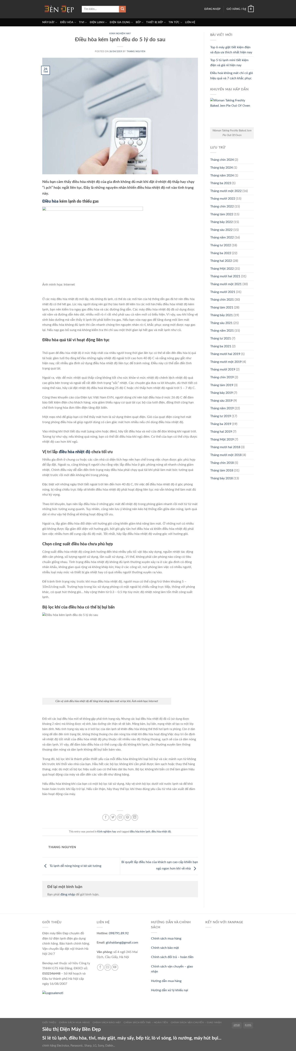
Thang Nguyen (136, 51)
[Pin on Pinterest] (127, 817)
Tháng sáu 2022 (221, 229)
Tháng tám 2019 (221, 385)
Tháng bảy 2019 (221, 392)
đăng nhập (67, 894)
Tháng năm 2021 (222, 330)
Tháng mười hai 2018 (225, 447)
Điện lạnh (97, 22)
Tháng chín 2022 (222, 206)
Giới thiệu (49, 1022)
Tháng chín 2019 (222, 377)
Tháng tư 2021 (220, 338)
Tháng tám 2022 (221, 214)
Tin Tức (174, 22)
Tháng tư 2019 (220, 416)
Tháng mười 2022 (222, 198)
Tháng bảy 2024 (221, 167)
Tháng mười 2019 (222, 369)
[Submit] (122, 9)
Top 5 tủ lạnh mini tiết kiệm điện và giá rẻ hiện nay (229, 63)
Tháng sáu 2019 (221, 400)
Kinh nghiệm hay (120, 33)
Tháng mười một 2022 (226, 191)
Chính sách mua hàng (166, 938)
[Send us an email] (107, 967)
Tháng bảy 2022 (221, 222)
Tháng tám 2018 (221, 470)
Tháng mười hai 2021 (225, 276)
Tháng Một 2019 (222, 439)
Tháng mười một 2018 (226, 455)
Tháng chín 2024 (222, 159)
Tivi (81, 22)
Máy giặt (48, 22)
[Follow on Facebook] (100, 967)
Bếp (138, 22)
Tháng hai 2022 (221, 260)
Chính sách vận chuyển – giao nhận (196, 1022)
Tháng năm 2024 (222, 175)
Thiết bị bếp (154, 22)
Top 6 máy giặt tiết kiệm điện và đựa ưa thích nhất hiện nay (231, 50)
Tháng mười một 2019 (226, 361)
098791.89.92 (119, 933)
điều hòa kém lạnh (140, 831)
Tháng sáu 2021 (221, 323)
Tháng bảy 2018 (221, 478)
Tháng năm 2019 (222, 408)
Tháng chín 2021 (222, 299)
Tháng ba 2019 (220, 424)
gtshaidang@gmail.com (122, 942)
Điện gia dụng (120, 22)
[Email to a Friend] (120, 817)
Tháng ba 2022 (220, 253)
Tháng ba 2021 (220, 346)
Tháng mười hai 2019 (225, 354)
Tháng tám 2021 (221, 307)
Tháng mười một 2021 (226, 284)
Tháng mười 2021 (222, 292)
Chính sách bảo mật (165, 947)
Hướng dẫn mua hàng (166, 981)
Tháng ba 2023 (220, 183)
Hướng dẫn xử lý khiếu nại (169, 990)
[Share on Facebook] (105, 817)
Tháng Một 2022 (222, 268)
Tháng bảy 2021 (221, 315)
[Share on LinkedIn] (134, 817)
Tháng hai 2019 (221, 431)
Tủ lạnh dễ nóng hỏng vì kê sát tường (75, 865)
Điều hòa (66, 22)
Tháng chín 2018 (222, 462)
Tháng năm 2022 (222, 237)
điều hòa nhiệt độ (74, 452)
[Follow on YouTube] (115, 967)
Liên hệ (190, 22)
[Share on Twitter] (113, 817)
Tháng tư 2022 (220, 245)
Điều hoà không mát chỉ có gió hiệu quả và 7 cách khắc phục (231, 75)
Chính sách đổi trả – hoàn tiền (172, 957)
